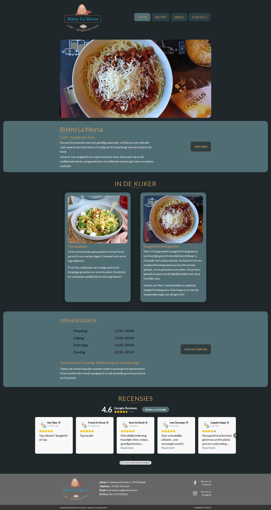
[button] (35, 435)
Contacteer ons (195, 349)
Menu (179, 17)
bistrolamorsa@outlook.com (122, 490)
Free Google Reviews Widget (137, 463)
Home (142, 17)
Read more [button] (127, 447)
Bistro (160, 17)
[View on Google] (42, 424)
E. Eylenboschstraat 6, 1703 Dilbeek (126, 482)
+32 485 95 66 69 (119, 486)
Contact (199, 17)
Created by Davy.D (202, 507)
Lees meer (200, 146)
